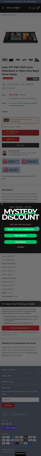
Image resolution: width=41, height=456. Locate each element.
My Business (20, 242)
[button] (37, 229)
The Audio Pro (20, 235)
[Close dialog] (2, 204)
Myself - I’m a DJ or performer (20, 229)
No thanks (20, 247)
